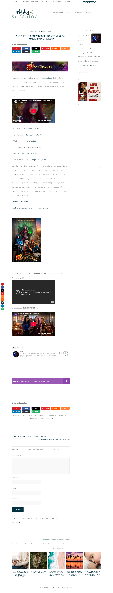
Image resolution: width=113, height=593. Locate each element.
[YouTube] (66, 355)
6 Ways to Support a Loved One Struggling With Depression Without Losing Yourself (20, 574)
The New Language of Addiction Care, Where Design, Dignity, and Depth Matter (74, 573)
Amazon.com (90, 543)
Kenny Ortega (48, 418)
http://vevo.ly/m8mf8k (33, 135)
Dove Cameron (39, 418)
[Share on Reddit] (2, 299)
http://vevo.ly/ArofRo (28, 141)
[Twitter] (62, 353)
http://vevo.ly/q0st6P (32, 128)
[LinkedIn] (64, 353)
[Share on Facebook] (2, 287)
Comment (16, 455)
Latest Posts (20, 347)
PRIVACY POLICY (56, 590)
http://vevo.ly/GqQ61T (34, 147)
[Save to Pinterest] (2, 284)
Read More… (93, 65)
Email (15, 488)
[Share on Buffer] (2, 302)
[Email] (68, 355)
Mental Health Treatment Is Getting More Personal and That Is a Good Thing (56, 573)
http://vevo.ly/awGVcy (30, 153)
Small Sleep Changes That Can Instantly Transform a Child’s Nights (92, 573)
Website (15, 499)
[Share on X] (2, 290)
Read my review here (20, 201)
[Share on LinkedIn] (2, 305)
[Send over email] (2, 308)
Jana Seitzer (56, 587)
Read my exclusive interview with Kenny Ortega (30, 208)
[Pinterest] (68, 353)
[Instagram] (66, 353)
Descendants (47, 78)
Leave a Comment (47, 31)
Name (15, 478)
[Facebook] (60, 353)
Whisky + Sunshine (24, 13)
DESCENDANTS (59, 415)
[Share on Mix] (2, 296)
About (14, 347)
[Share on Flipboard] (2, 293)
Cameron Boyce (50, 415)
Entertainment (33, 415)
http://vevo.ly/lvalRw (39, 160)
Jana (21, 351)
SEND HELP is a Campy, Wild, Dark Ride (38, 571)
